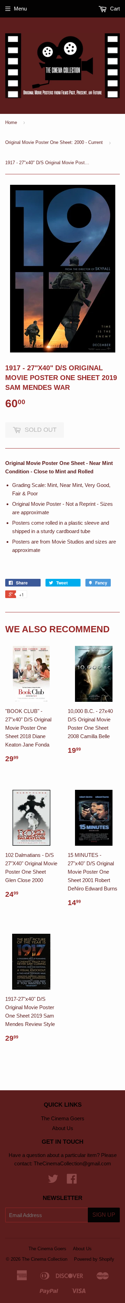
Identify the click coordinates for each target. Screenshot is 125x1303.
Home (11, 122)
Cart (114, 9)
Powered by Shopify (94, 1259)
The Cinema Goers (62, 1118)
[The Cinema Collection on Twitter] (53, 1181)
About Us (62, 1128)
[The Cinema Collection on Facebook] (72, 1181)
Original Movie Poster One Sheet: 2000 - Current (54, 142)
